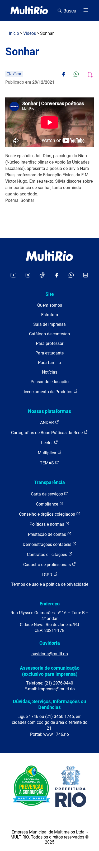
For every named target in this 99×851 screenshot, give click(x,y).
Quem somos (49, 305)
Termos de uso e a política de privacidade (49, 584)
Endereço (50, 603)
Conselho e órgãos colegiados (47, 514)
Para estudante (49, 353)
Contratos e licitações (47, 554)
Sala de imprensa (49, 324)
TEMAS (47, 462)
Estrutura (49, 314)
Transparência (49, 482)
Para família (49, 362)
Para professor (49, 343)
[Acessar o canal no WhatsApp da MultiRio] (71, 275)
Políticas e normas (47, 524)
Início (14, 33)
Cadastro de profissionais (47, 564)
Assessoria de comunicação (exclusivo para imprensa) (49, 671)
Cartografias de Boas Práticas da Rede (47, 432)
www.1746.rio (56, 734)
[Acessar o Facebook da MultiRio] (57, 275)
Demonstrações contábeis (47, 544)
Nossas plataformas (49, 411)
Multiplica (47, 452)
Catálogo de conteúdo (49, 333)
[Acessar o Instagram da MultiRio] (28, 275)
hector (47, 442)
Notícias (49, 372)
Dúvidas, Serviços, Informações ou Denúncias (49, 704)
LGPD (47, 574)
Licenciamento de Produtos (47, 391)
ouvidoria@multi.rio (49, 653)
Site (49, 294)
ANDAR (47, 422)
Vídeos (29, 33)
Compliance (47, 504)
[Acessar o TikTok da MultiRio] (42, 275)
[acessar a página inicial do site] (29, 10)
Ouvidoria (49, 643)
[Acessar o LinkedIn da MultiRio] (85, 275)
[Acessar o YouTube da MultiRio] (13, 275)
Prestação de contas (47, 534)
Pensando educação (50, 381)
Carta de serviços (47, 494)
